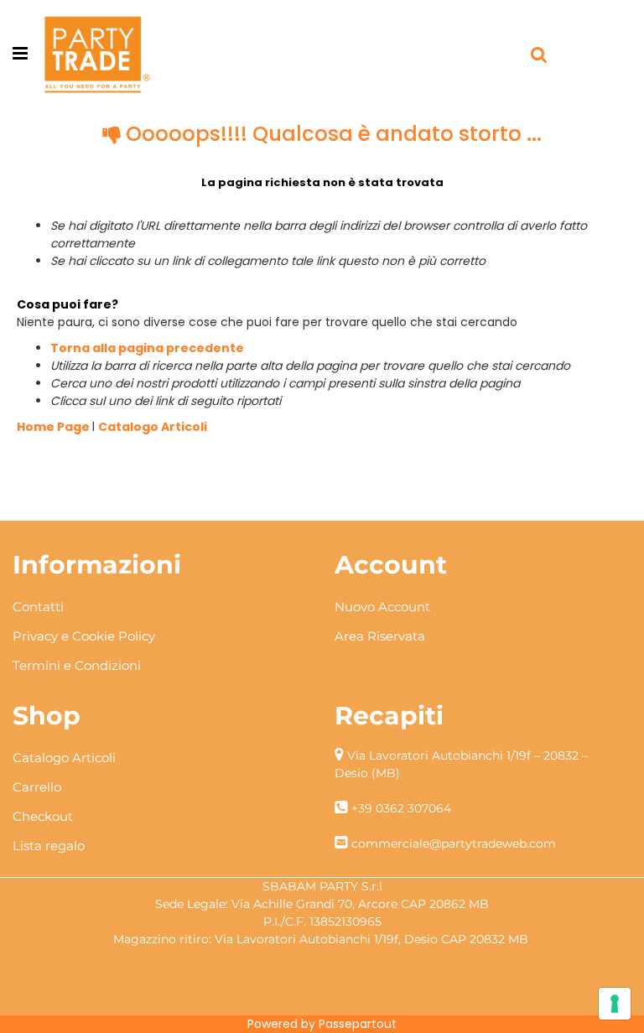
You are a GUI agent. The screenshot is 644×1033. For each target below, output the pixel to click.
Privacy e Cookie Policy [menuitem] (84, 636)
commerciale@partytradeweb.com (453, 843)
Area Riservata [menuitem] (380, 636)
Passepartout (358, 1023)
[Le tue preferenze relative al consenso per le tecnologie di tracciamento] (615, 1004)
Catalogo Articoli (152, 426)
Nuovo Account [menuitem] (382, 607)
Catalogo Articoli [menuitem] (64, 758)
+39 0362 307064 (401, 808)
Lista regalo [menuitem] (49, 846)
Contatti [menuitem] (38, 607)
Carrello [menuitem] (37, 787)
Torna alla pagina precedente (147, 348)
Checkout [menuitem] (43, 816)
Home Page (54, 426)
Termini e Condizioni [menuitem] (77, 665)
